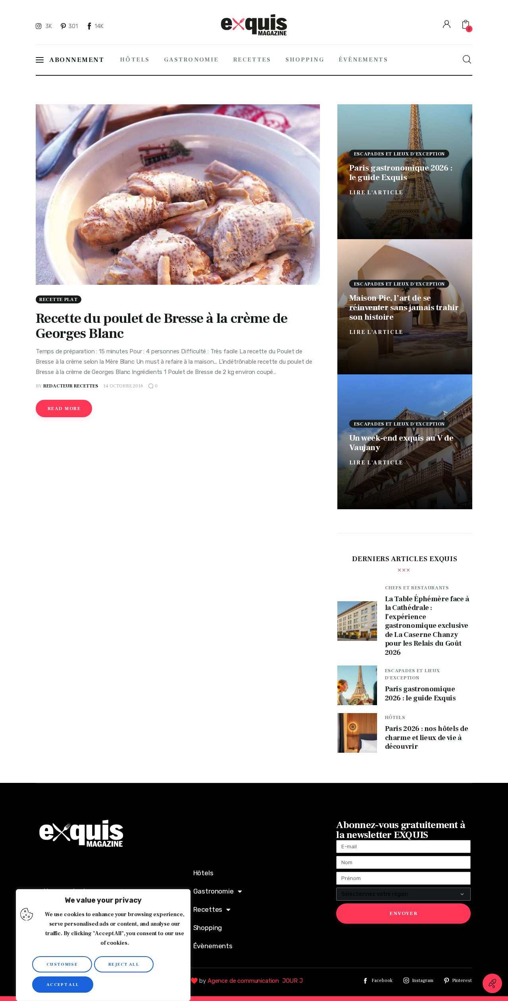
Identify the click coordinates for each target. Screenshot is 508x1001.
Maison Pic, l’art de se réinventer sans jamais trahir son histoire (404, 307)
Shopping (207, 928)
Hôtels (395, 718)
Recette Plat (58, 300)
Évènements (213, 946)
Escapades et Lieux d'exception (399, 154)
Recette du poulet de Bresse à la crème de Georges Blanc (161, 326)
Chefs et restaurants (417, 588)
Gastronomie (213, 891)
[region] (103, 945)
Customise (62, 964)
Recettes (208, 909)
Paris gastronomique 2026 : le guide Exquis (401, 172)
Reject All (123, 964)
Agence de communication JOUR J (255, 980)
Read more (64, 409)
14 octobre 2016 (123, 386)
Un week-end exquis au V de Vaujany (401, 442)
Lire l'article (376, 192)
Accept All (62, 985)
